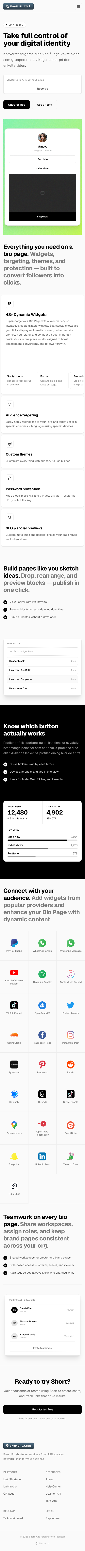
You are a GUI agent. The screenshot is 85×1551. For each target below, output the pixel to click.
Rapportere (53, 1518)
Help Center (53, 1486)
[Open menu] (78, 6)
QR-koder (9, 1493)
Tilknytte (51, 1501)
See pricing (44, 104)
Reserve (42, 88)
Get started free (42, 1409)
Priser (49, 1479)
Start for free (16, 104)
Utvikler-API (53, 1493)
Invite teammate (42, 1348)
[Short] (18, 6)
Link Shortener (12, 1479)
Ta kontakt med (13, 1518)
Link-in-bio (10, 1486)
